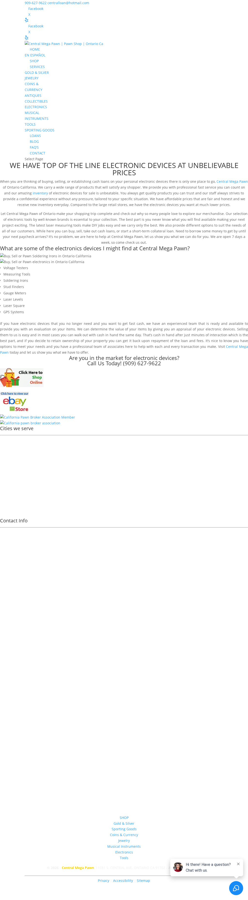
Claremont (11, 459)
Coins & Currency (124, 834)
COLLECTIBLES (36, 101)
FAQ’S (34, 147)
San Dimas (12, 484)
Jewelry (124, 840)
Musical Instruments (124, 846)
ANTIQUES (33, 95)
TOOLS (30, 124)
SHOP (34, 61)
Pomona (9, 446)
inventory (40, 193)
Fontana (9, 478)
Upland (9, 452)
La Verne (10, 490)
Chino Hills (12, 497)
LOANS (35, 135)
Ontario (9, 440)
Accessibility (123, 880)
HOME (35, 49)
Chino (8, 503)
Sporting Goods (124, 829)
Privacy (103, 880)
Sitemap (143, 880)
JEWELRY (32, 78)
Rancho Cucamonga (19, 465)
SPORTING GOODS (39, 130)
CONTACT (37, 153)
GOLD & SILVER (37, 72)
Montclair (11, 471)
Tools (124, 857)
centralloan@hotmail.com (124, 690)
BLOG (34, 141)
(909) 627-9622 (142, 363)
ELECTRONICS (36, 107)
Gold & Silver (124, 823)
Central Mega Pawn (232, 181)
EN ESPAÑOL (35, 55)
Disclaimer (124, 719)
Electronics (124, 852)
